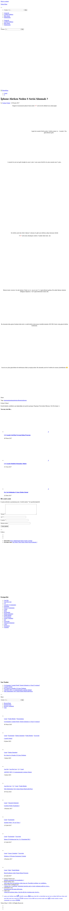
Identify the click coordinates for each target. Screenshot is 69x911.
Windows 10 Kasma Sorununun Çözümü (15, 856)
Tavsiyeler (7, 621)
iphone (24, 400)
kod (58, 896)
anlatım (5, 896)
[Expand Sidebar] (1, 529)
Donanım (6, 606)
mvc (8, 898)
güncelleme (18, 400)
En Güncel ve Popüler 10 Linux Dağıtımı (15, 688)
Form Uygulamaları (9, 608)
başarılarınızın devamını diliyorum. (13, 889)
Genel (5, 93)
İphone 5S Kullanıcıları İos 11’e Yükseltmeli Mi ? (17, 839)
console (21, 896)
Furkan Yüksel (6, 103)
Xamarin (6, 627)
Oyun (21, 898)
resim (36, 898)
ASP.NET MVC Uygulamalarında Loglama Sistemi (18, 690)
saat (38, 898)
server (40, 898)
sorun (43, 898)
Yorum (3, 514)
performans (26, 898)
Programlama (7, 617)
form (35, 896)
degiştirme (26, 896)
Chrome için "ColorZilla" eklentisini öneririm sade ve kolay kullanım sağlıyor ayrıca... (27, 886)
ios (22, 400)
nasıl (10, 898)
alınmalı (10, 400)
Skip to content (5, 1)
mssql (5, 898)
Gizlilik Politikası (8, 14)
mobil (66, 896)
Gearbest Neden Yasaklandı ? (12, 805)
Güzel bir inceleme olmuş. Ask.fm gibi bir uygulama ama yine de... (22, 892)
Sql (5, 620)
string (53, 898)
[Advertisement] (34, 46)
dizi (29, 896)
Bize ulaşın (7, 16)
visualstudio (7, 900)
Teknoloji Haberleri (9, 623)
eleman (32, 896)
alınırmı (6, 400)
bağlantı (11, 896)
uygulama (61, 898)
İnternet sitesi (4, 523)
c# (18, 895)
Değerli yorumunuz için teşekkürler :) (14, 880)
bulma (15, 896)
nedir (13, 898)
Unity (5, 624)
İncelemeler (7, 612)
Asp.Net (6, 600)
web (11, 900)
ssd (51, 898)
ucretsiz (56, 898)
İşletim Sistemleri (8, 614)
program (30, 898)
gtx (39, 896)
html (48, 896)
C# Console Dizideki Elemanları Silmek (15, 463)
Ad (2, 517)
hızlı (50, 896)
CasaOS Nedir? (8, 687)
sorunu (46, 898)
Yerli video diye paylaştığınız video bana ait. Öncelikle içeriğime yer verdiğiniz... (25, 883)
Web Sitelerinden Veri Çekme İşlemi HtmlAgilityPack (18, 691)
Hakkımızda (7, 17)
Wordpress (7, 626)
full (37, 896)
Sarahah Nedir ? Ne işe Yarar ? (12, 822)
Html (5, 611)
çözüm (18, 900)
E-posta (3, 520)
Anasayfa (6, 13)
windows (13, 900)
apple (13, 400)
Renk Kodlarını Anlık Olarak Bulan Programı (16, 873)
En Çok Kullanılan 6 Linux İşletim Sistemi (16, 492)
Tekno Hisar (4, 4)
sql (49, 898)
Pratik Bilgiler (7, 615)
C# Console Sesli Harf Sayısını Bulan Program (17, 435)
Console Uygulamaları (10, 605)
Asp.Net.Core (7, 602)
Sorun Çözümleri (8, 618)
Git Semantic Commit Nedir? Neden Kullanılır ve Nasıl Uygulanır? (22, 685)
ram (33, 898)
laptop (60, 896)
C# (5, 603)
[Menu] (1, 7)
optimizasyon (16, 898)
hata (46, 896)
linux (63, 896)
